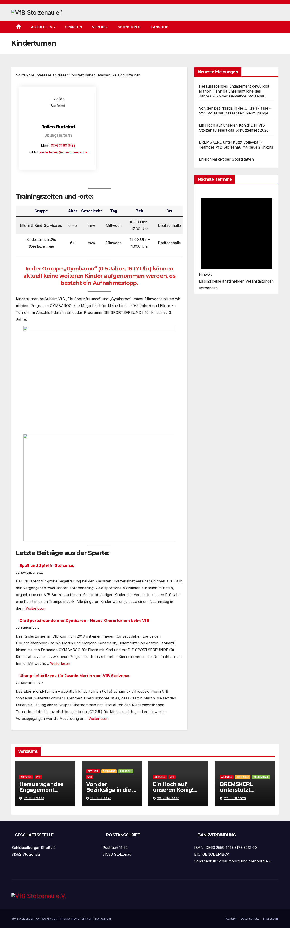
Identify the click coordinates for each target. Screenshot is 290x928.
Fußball (126, 771)
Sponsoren (129, 27)
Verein (99, 27)
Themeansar (102, 918)
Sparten (73, 27)
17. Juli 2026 (34, 798)
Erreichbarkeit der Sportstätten (226, 159)
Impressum (271, 918)
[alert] (236, 240)
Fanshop (160, 27)
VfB (38, 777)
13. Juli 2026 (100, 798)
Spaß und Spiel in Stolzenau (47, 565)
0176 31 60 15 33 (63, 145)
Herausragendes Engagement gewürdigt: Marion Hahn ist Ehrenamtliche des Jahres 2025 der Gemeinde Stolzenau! (234, 91)
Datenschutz (250, 918)
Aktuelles (42, 27)
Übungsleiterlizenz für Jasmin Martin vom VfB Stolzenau (75, 676)
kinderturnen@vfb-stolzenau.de (63, 152)
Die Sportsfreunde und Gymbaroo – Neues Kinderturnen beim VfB (84, 621)
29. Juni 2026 (168, 798)
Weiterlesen (36, 608)
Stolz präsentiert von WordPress (34, 918)
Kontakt (231, 918)
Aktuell (26, 777)
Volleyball (260, 777)
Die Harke (109, 771)
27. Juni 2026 (235, 798)
